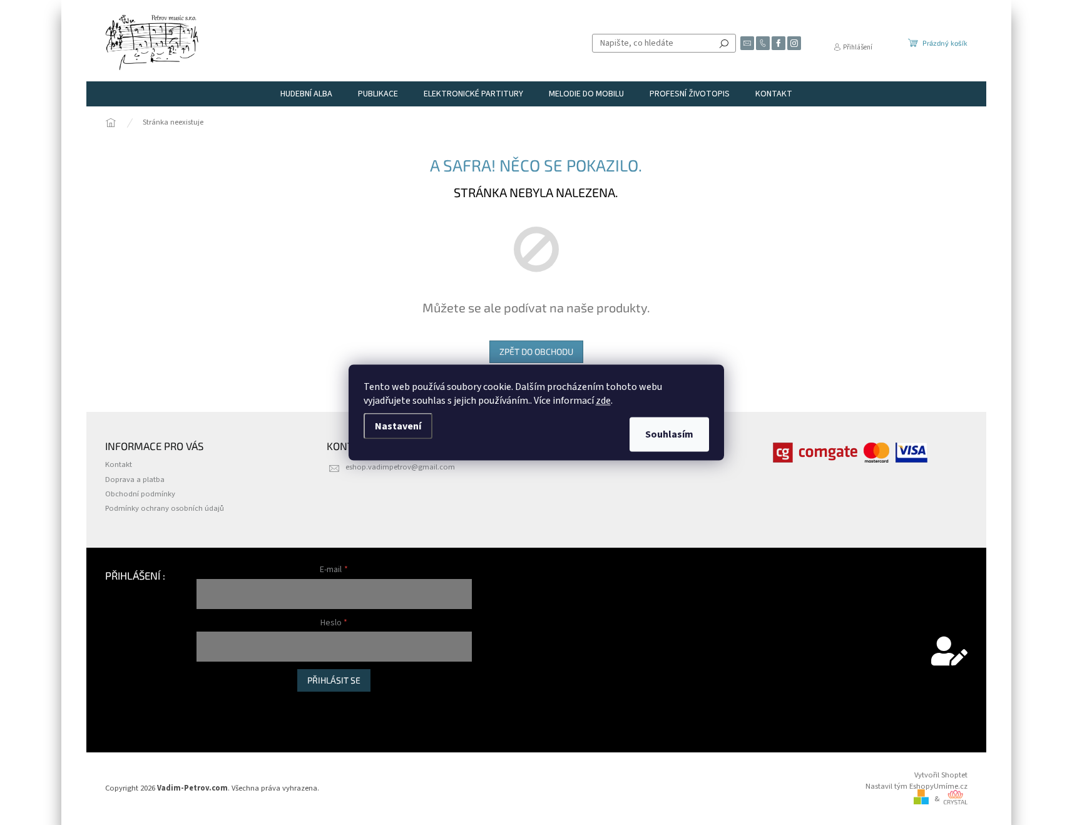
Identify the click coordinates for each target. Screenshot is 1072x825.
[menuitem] (306, 93)
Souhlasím (669, 434)
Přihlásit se (333, 680)
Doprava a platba (135, 479)
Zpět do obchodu (536, 351)
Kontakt (118, 464)
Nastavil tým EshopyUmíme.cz (916, 786)
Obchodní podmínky (140, 494)
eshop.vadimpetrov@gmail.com (400, 467)
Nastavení (398, 426)
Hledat (724, 43)
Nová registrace (223, 704)
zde (603, 400)
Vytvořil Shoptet (940, 775)
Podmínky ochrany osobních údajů (164, 508)
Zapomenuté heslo (228, 717)
